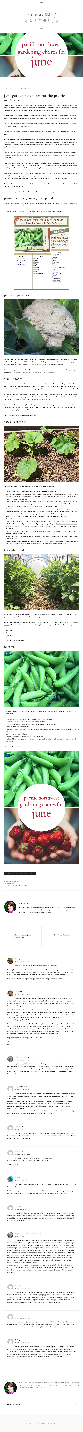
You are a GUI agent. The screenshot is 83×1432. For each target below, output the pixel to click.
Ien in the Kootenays (21, 1057)
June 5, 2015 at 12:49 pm (22, 994)
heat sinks (70, 622)
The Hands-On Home (59, 907)
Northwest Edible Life (41, 15)
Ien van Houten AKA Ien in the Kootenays (27, 1233)
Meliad (17, 991)
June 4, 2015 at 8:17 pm (22, 962)
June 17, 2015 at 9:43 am (22, 1154)
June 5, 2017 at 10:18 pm (22, 1288)
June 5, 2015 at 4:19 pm (22, 1090)
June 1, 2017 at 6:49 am (22, 1209)
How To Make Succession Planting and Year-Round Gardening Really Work (34, 372)
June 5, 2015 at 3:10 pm (22, 1060)
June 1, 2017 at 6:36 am (22, 1180)
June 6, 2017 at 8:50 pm (22, 1318)
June (13, 883)
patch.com (18, 1151)
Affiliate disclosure (21, 885)
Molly (16, 1285)
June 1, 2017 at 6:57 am (22, 1236)
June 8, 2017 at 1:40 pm (22, 1343)
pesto (66, 543)
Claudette (18, 1126)
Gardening (22, 88)
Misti (16, 1177)
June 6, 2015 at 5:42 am (22, 1129)
